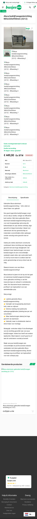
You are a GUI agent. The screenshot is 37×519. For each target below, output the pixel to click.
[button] (32, 411)
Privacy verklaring (27, 505)
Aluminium (26, 170)
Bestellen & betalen (9, 499)
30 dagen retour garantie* (12, 151)
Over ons (9, 510)
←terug (3, 11)
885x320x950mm (27, 173)
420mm (25, 178)
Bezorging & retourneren (9, 502)
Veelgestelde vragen (9, 513)
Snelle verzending (10, 148)
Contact (9, 505)
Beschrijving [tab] (12, 198)
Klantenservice (9, 508)
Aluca (24, 167)
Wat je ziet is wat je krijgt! (10, 2)
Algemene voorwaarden (27, 499)
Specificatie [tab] (24, 198)
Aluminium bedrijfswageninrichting (18, 187)
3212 (24, 163)
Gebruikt (25, 182)
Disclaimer (28, 502)
